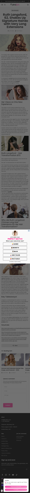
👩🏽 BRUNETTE (15, 248)
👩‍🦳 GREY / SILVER (15, 255)
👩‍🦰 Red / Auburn (15, 259)
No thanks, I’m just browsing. (15, 261)
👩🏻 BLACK (15, 251)
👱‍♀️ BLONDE (15, 244)
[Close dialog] (29, 231)
